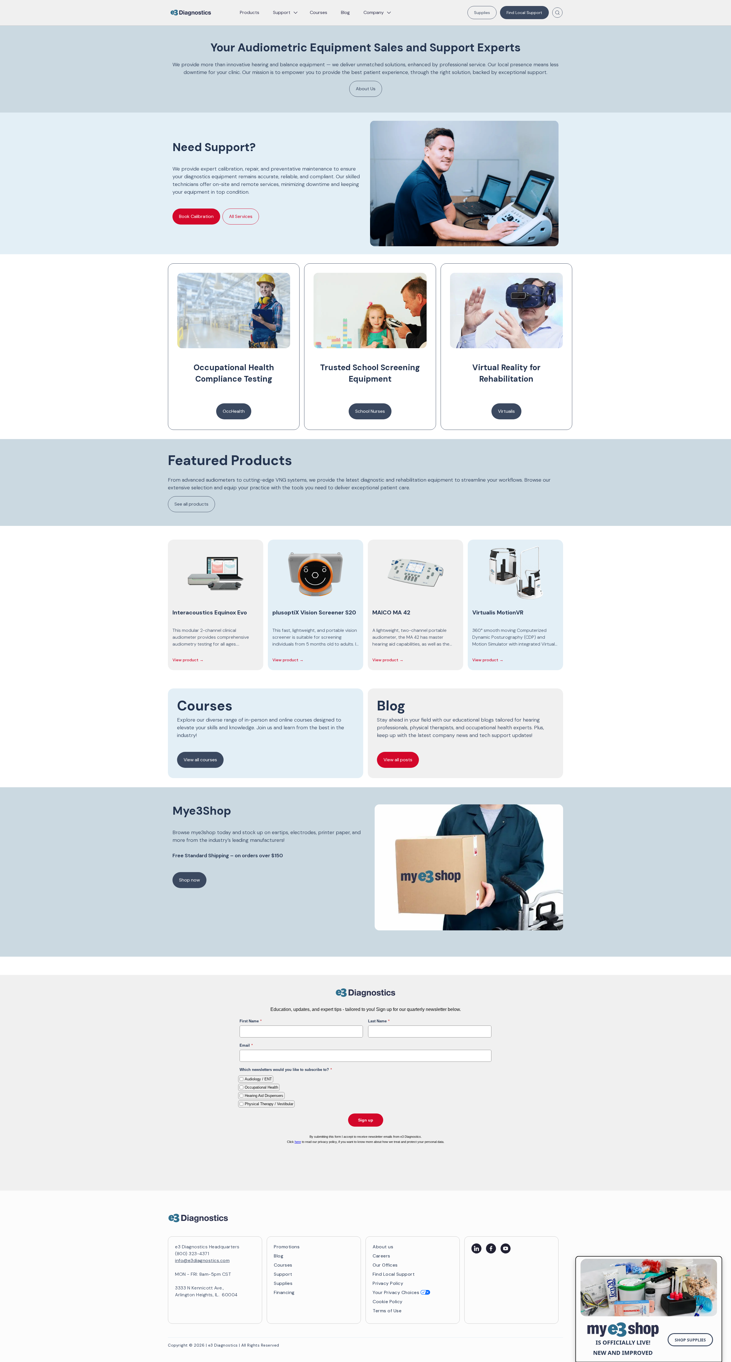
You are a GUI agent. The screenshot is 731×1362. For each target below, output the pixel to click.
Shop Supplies (690, 1340)
